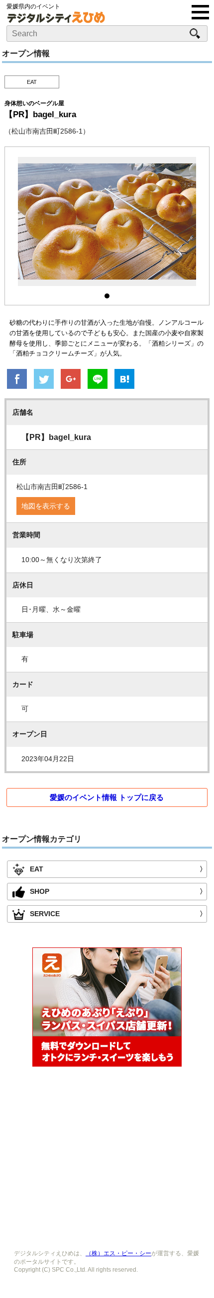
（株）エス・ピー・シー (118, 1253)
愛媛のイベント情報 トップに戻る (107, 797)
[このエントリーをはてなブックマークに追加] (124, 380)
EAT (32, 82)
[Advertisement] (107, 1155)
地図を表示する (45, 506)
